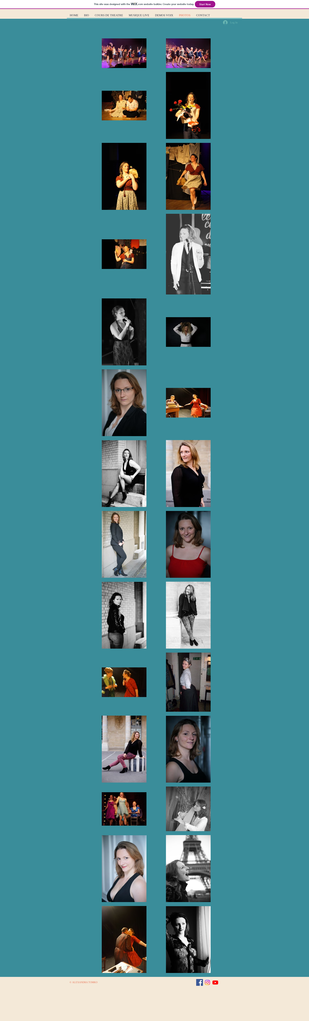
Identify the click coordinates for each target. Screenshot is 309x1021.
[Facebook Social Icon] (199, 982)
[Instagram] (207, 982)
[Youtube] (215, 982)
